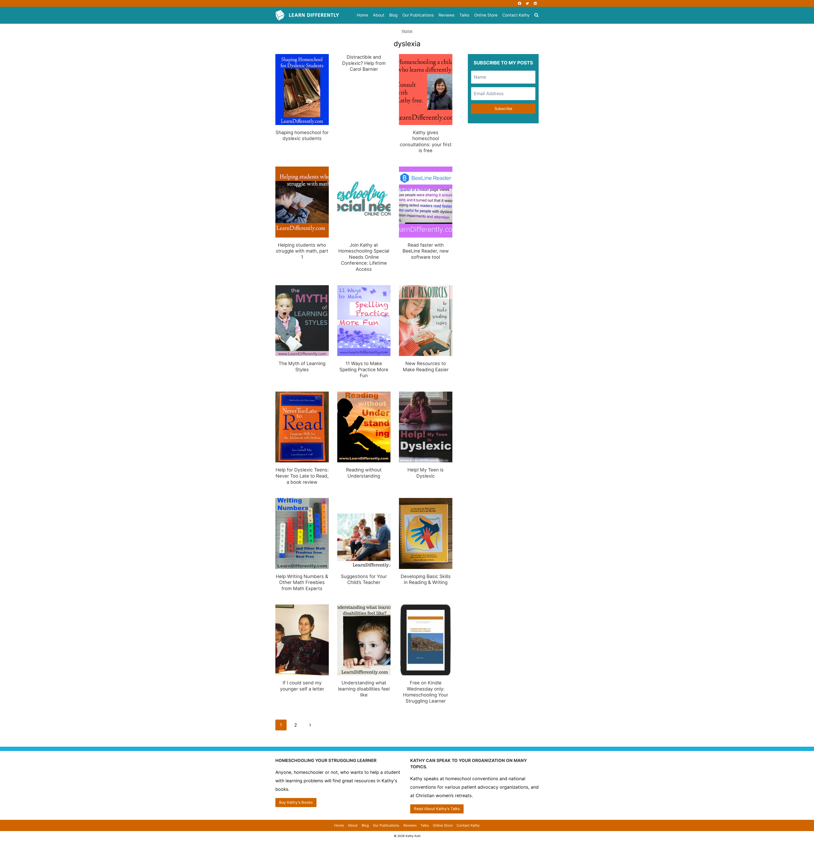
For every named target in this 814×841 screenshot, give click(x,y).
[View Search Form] (536, 15)
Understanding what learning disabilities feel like (364, 689)
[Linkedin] (535, 3)
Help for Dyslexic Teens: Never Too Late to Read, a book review (302, 476)
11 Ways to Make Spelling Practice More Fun (363, 369)
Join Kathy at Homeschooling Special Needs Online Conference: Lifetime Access (363, 257)
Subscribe (503, 108)
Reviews (446, 15)
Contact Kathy (516, 15)
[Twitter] (527, 3)
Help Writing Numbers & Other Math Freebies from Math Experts (302, 582)
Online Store (486, 15)
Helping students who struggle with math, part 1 (302, 251)
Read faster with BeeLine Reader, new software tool (426, 251)
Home (362, 15)
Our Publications (418, 15)
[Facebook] (519, 3)
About (378, 15)
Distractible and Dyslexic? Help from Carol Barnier (364, 63)
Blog (393, 15)
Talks (464, 15)
